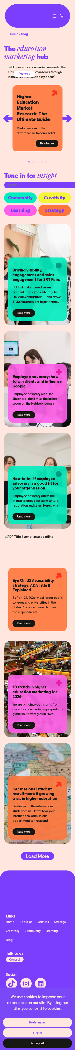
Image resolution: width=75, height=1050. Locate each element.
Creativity (54, 198)
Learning (20, 210)
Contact (14, 959)
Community (20, 198)
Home (14, 34)
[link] (62, 16)
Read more (49, 143)
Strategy (54, 210)
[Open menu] (55, 16)
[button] (7, 118)
